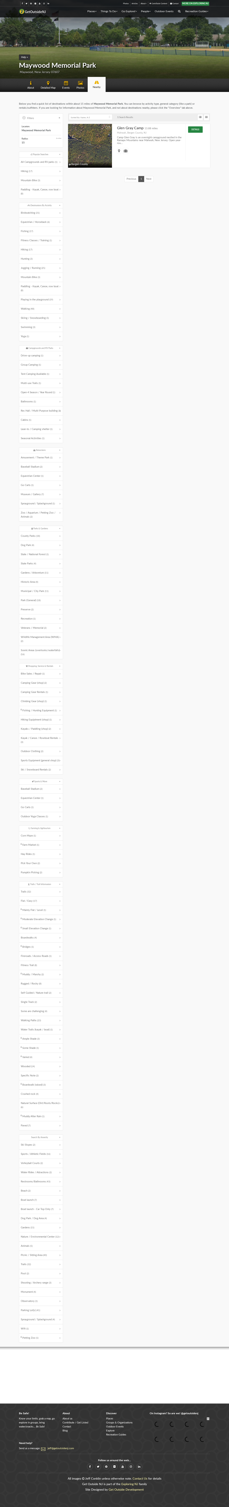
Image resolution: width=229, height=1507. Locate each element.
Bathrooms (28, 401)
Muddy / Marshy (33, 974)
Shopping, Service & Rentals (40, 666)
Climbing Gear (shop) (34, 701)
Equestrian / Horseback (35, 222)
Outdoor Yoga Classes (34, 816)
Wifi (25, 1328)
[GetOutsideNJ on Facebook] (22, 4)
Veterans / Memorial (33, 628)
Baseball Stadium (31, 467)
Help (24, 57)
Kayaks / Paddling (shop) (36, 729)
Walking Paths (31, 1020)
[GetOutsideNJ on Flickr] (35, 4)
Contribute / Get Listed (75, 1422)
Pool (25, 1273)
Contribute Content (159, 4)
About (143, 4)
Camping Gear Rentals (34, 692)
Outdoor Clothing (32, 751)
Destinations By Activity (41, 205)
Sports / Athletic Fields (35, 1154)
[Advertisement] (114, 1375)
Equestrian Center (32, 476)
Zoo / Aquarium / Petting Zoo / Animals (38, 515)
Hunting (27, 259)
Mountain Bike (30, 180)
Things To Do (108, 11)
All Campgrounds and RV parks (39, 162)
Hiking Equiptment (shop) (36, 719)
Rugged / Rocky (31, 983)
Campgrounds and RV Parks (40, 348)
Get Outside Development (126, 1489)
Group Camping (31, 365)
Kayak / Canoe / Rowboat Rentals (39, 740)
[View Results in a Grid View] (206, 117)
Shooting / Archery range (36, 1282)
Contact (175, 4)
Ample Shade (31, 1039)
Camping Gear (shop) (34, 683)
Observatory (29, 1301)
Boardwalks (29, 937)
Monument (28, 1292)
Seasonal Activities (32, 438)
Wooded (28, 1066)
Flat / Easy (29, 901)
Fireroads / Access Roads (36, 956)
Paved (26, 1125)
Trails (26, 891)
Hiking (26, 171)
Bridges (28, 947)
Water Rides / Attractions (36, 1172)
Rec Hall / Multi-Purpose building (41, 411)
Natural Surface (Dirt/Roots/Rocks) (40, 1105)
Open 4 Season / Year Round (38, 392)
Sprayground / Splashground (38, 503)
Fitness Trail (29, 965)
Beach (26, 1191)
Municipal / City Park (34, 591)
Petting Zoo (30, 1338)
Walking (27, 309)
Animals (27, 1246)
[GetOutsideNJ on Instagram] (44, 4)
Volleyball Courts (32, 1163)
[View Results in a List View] (200, 117)
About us (67, 1418)
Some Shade (30, 1048)
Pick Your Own (30, 863)
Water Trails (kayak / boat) (37, 1029)
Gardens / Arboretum (34, 573)
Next (148, 179)
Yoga (25, 336)
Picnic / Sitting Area (34, 1255)
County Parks (30, 536)
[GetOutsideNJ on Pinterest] (31, 4)
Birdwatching (30, 213)
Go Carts (27, 485)
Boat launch (29, 1200)
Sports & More (40, 781)
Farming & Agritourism (40, 828)
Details (195, 130)
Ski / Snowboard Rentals (36, 769)
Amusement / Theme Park (36, 457)
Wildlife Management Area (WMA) (40, 639)
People (145, 11)
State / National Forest (35, 554)
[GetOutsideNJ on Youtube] (39, 4)
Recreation (28, 619)
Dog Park (27, 545)
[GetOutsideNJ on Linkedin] (48, 4)
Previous (131, 179)
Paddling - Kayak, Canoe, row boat (40, 191)
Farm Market (30, 845)
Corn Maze (28, 835)
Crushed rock (29, 1094)
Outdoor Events (164, 11)
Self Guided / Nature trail (36, 993)
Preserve (27, 609)
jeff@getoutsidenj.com (61, 1448)
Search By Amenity (39, 1137)
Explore (110, 1430)
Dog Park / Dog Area (34, 1218)
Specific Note (30, 1075)
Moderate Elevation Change (39, 919)
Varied (27, 1057)
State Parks (28, 563)
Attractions (40, 450)
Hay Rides (28, 854)
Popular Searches (40, 154)
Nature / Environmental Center (40, 1237)
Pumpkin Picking (31, 872)
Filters (30, 118)
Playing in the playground (37, 299)
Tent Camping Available (35, 374)
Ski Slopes (28, 1145)
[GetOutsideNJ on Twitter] (26, 4)
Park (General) (31, 600)
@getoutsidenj (189, 1413)
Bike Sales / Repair (33, 674)
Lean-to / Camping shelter (36, 429)
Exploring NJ (129, 1484)
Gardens (27, 1227)
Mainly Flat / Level (34, 910)
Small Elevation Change (36, 928)
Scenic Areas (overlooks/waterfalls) (40, 652)
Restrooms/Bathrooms (35, 1181)
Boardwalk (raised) (34, 1085)
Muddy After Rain (33, 1116)
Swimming (28, 327)
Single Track (29, 1002)
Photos (126, 4)
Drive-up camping (32, 355)
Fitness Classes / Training (36, 240)
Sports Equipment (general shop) (40, 760)
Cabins (26, 420)
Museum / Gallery (32, 494)
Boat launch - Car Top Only (37, 1209)
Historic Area (29, 582)
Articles (135, 4)
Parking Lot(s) (30, 1310)
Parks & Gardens (40, 529)
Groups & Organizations (119, 1422)
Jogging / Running (33, 268)
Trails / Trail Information (40, 884)
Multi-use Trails (31, 383)
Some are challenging (34, 1011)
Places (91, 11)
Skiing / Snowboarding (35, 318)
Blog (65, 1430)
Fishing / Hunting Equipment (39, 710)
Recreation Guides (196, 11)
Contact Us (140, 1478)
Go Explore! (128, 11)
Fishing (27, 231)
